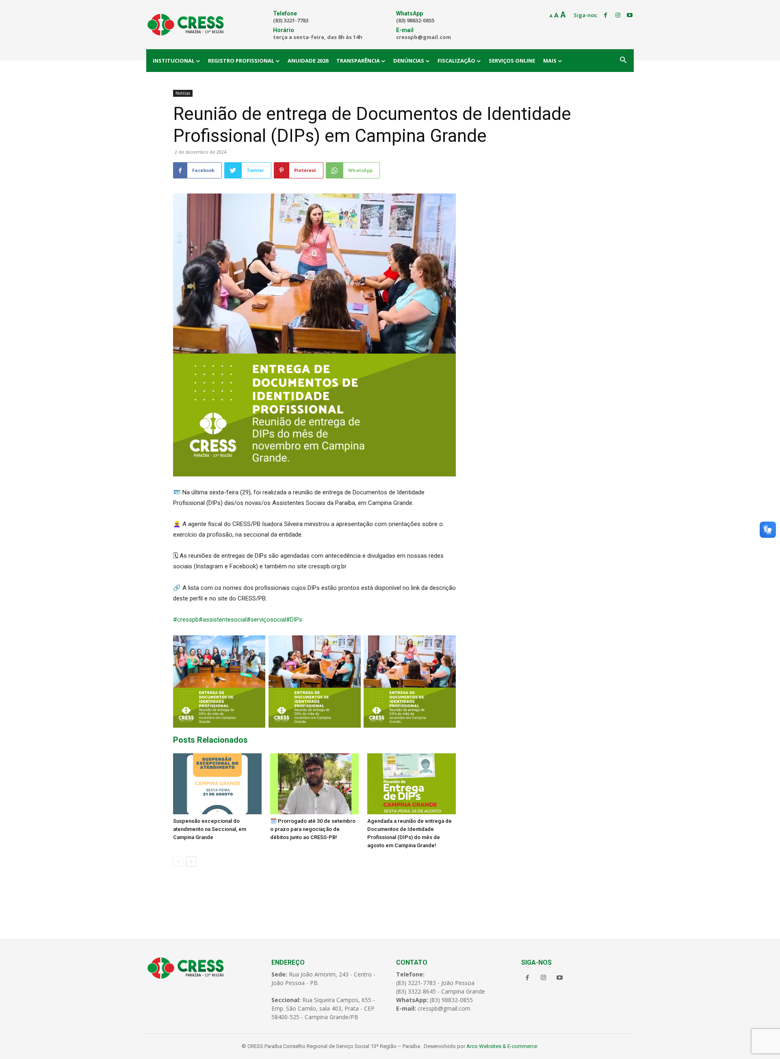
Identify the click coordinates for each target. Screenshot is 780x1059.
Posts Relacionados (210, 740)
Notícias (183, 93)
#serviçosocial (266, 619)
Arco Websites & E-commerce (501, 1046)
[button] (623, 60)
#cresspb (186, 619)
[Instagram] (618, 15)
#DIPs (294, 619)
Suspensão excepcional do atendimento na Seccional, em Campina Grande (209, 829)
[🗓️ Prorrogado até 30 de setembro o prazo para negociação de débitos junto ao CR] (314, 783)
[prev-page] (178, 862)
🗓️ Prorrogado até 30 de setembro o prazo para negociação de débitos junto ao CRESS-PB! (312, 829)
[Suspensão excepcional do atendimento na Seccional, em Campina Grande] (217, 783)
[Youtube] (630, 15)
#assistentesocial (223, 619)
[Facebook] (606, 15)
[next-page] (191, 862)
